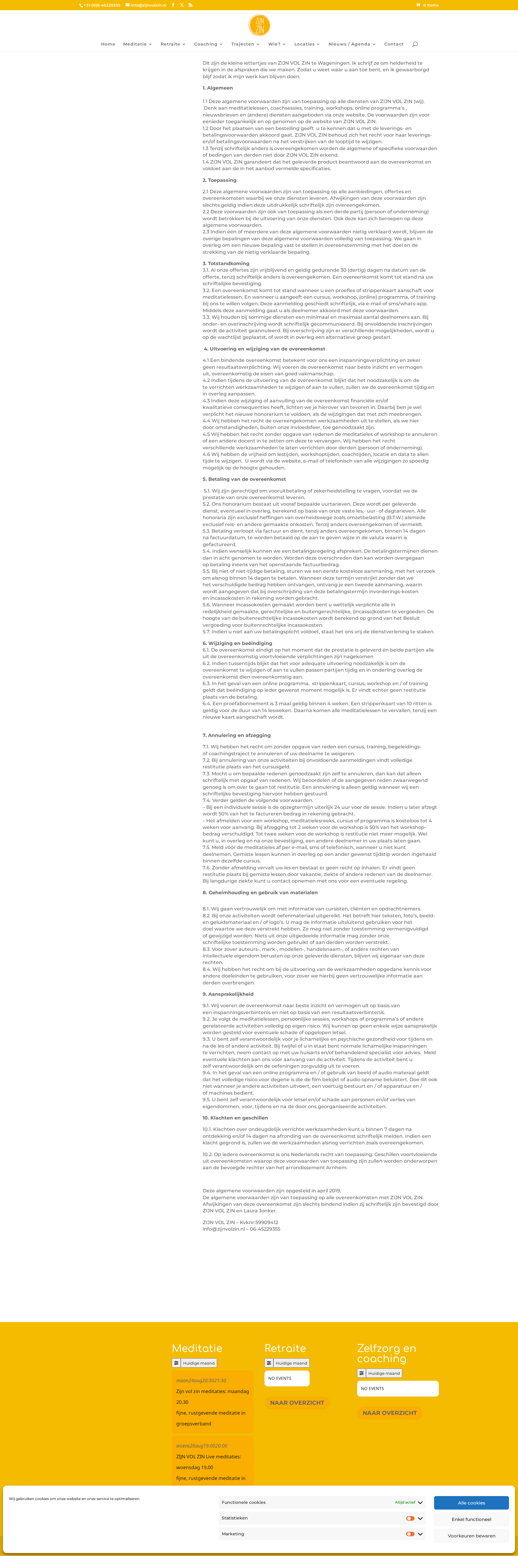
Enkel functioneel (471, 1519)
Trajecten (243, 44)
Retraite (170, 44)
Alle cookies (471, 1503)
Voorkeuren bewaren (472, 1536)
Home (108, 44)
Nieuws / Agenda (350, 44)
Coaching (206, 44)
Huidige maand (199, 1363)
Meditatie (135, 44)
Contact (394, 44)
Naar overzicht (297, 1402)
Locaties (304, 44)
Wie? (274, 44)
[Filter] (176, 1363)
